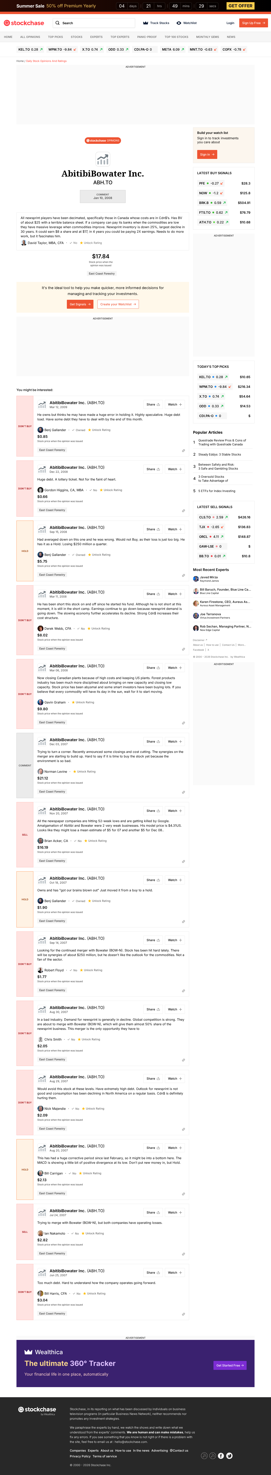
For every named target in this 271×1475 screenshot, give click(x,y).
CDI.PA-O (143, 49)
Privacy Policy (80, 1456)
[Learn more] (183, 450)
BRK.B (210, 203)
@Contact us (179, 1450)
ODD (116, 49)
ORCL (209, 537)
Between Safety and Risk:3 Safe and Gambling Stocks (218, 466)
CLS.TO (211, 517)
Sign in (205, 154)
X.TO (90, 49)
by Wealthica (238, 656)
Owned (80, 430)
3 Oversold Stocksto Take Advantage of (213, 478)
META (171, 49)
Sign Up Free (251, 23)
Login (230, 23)
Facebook (198, 649)
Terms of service (105, 1456)
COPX (232, 49)
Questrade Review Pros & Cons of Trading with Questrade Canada (222, 442)
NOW (208, 193)
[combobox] (94, 23)
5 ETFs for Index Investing (216, 491)
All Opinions (30, 36)
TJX (209, 527)
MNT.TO (201, 49)
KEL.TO (28, 49)
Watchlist (190, 23)
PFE (209, 183)
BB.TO (210, 556)
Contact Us (228, 644)
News (231, 36)
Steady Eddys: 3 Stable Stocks (219, 454)
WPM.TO (60, 49)
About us (198, 644)
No (75, 242)
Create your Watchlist (116, 304)
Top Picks (55, 36)
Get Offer (241, 5)
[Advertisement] (135, 96)
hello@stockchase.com (131, 1442)
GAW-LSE (210, 546)
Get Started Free (228, 1365)
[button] (45, 242)
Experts (96, 36)
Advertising (159, 1450)
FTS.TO (211, 212)
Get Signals (78, 304)
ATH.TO (211, 222)
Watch (172, 404)
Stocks (76, 36)
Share (151, 404)
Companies (78, 1450)
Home (8, 36)
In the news (141, 1450)
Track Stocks (159, 23)
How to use (212, 644)
